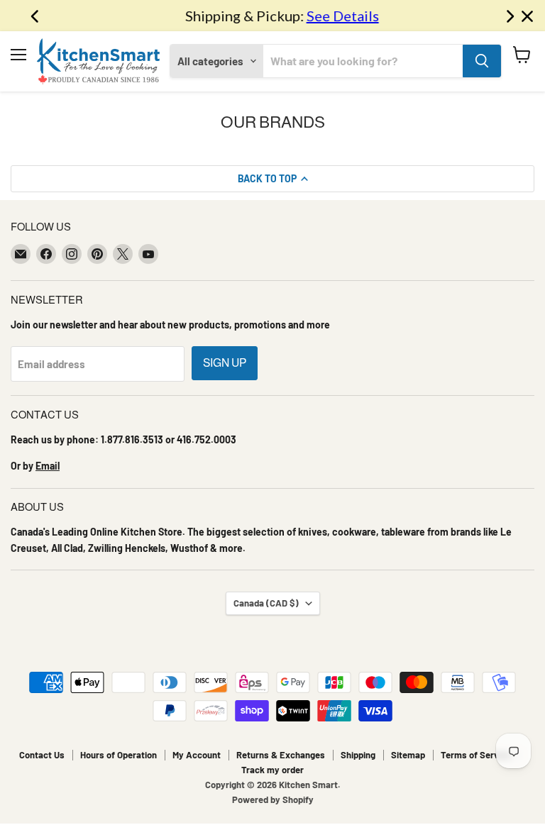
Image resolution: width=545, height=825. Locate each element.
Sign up (224, 363)
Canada (266, 603)
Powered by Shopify (273, 799)
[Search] (482, 61)
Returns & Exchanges (280, 754)
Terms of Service (476, 754)
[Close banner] (527, 16)
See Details (333, 15)
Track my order (272, 769)
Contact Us (42, 754)
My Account (196, 754)
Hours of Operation (118, 754)
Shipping (358, 754)
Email (47, 466)
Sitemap (408, 754)
